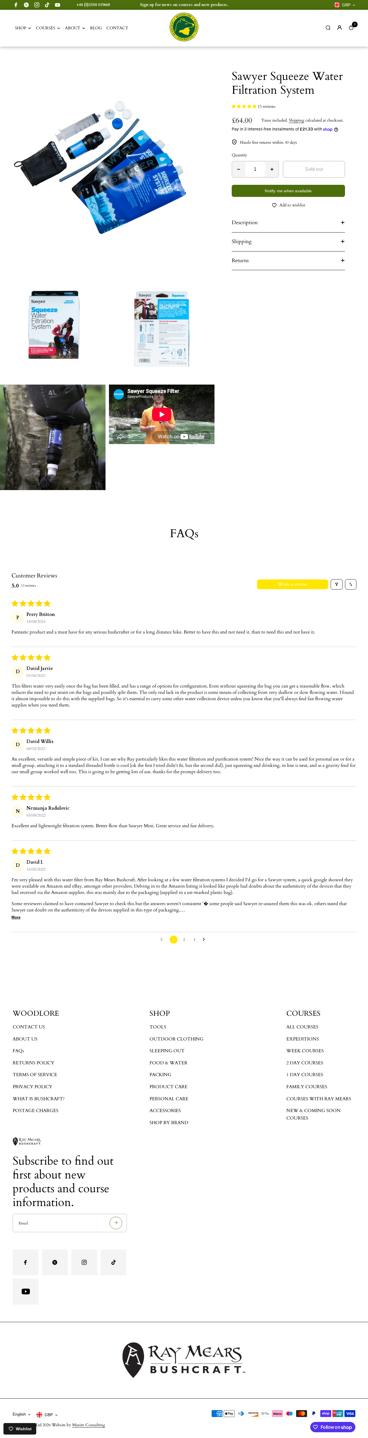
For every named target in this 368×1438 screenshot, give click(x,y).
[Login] (339, 27)
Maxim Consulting (88, 1425)
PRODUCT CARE (168, 1087)
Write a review (292, 584)
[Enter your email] (116, 1223)
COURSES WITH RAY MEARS (318, 1099)
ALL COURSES (302, 1027)
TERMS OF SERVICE (35, 1075)
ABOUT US (25, 1039)
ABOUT (72, 28)
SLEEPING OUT (167, 1051)
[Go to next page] (205, 940)
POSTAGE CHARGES (35, 1110)
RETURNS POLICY (33, 1063)
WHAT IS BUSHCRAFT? (39, 1099)
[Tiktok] (47, 4)
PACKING (160, 1075)
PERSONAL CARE (169, 1099)
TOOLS (158, 1027)
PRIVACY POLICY (32, 1087)
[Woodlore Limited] (184, 40)
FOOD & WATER (168, 1063)
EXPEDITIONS (302, 1039)
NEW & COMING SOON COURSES (313, 1114)
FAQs (18, 1051)
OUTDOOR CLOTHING (177, 1039)
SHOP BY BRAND (169, 1123)
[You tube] (57, 4)
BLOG (96, 28)
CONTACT (117, 28)
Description (245, 222)
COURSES (45, 28)
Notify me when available (288, 191)
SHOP (20, 28)
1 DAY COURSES (304, 1075)
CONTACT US (29, 1027)
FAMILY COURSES (306, 1087)
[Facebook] (16, 4)
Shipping (296, 120)
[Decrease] (238, 169)
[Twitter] (26, 4)
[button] (245, 106)
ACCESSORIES (165, 1110)
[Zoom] (206, 66)
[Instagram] (36, 4)
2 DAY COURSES (304, 1063)
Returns (240, 260)
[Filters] (337, 584)
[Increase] (272, 169)
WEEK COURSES (305, 1051)
